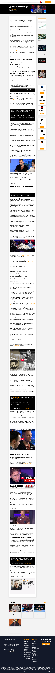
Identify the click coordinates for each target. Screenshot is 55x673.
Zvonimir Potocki (13, 9)
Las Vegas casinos (26, 255)
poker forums (27, 176)
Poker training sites (27, 654)
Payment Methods (27, 656)
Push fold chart (26, 643)
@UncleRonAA (16, 397)
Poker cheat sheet (27, 645)
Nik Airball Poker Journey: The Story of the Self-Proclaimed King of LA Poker (42, 79)
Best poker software (27, 652)
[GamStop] (11, 651)
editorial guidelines (40, 668)
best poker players (18, 50)
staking (30, 500)
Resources (26, 1)
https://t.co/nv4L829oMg (16, 405)
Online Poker (31, 1)
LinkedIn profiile (29, 592)
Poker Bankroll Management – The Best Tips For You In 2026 (42, 40)
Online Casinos (37, 1)
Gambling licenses (27, 658)
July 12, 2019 (27, 408)
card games (24, 76)
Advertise (34, 643)
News (17, 1)
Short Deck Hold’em (17, 414)
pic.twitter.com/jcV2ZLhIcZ (16, 560)
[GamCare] (5, 652)
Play (42, 93)
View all (44, 602)
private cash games (27, 463)
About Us (33, 645)
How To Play (20, 1)
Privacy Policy (34, 661)
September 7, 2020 (28, 120)
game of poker (13, 99)
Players (10, 5)
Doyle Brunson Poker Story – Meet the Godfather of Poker (14, 629)
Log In (43, 2)
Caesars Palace (30, 261)
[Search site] (53, 2)
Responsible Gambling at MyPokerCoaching (35, 654)
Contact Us (34, 641)
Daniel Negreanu (16, 345)
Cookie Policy (34, 659)
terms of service (11, 668)
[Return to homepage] (5, 2)
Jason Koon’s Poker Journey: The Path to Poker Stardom (26, 614)
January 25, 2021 (28, 563)
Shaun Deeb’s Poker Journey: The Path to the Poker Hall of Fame (39, 614)
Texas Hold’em (19, 224)
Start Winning (48, 1)
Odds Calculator (26, 647)
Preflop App (26, 641)
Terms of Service (35, 657)
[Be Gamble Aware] (8, 650)
